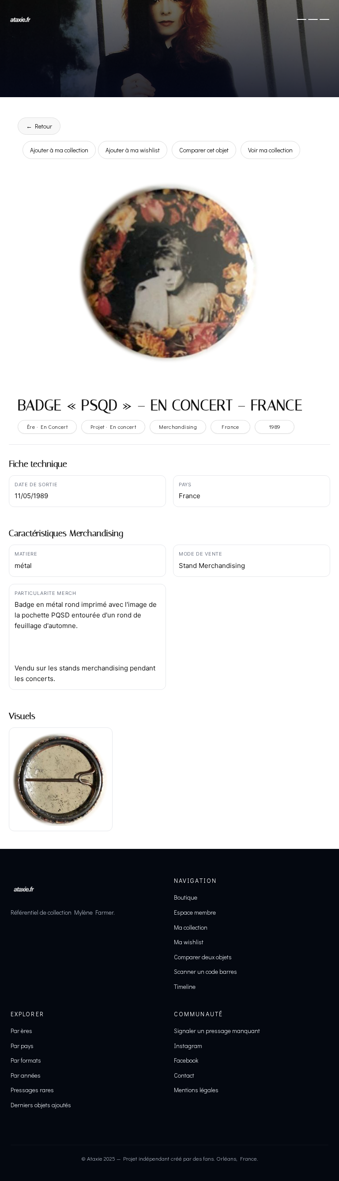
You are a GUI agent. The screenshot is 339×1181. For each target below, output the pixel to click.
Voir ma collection (270, 150)
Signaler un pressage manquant (217, 1030)
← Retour (39, 126)
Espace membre (195, 912)
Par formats (26, 1060)
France (230, 426)
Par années (26, 1075)
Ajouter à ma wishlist (132, 150)
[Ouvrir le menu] (313, 19)
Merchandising (178, 426)
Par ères (21, 1030)
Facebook (186, 1060)
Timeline (185, 986)
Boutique (185, 897)
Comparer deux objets (203, 957)
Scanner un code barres (205, 971)
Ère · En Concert (47, 426)
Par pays (22, 1045)
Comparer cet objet (204, 150)
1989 (275, 426)
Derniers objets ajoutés (41, 1105)
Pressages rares (32, 1090)
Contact (184, 1075)
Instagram (188, 1045)
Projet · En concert (113, 426)
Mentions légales (196, 1090)
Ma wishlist (188, 942)
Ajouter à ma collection (59, 150)
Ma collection (190, 927)
